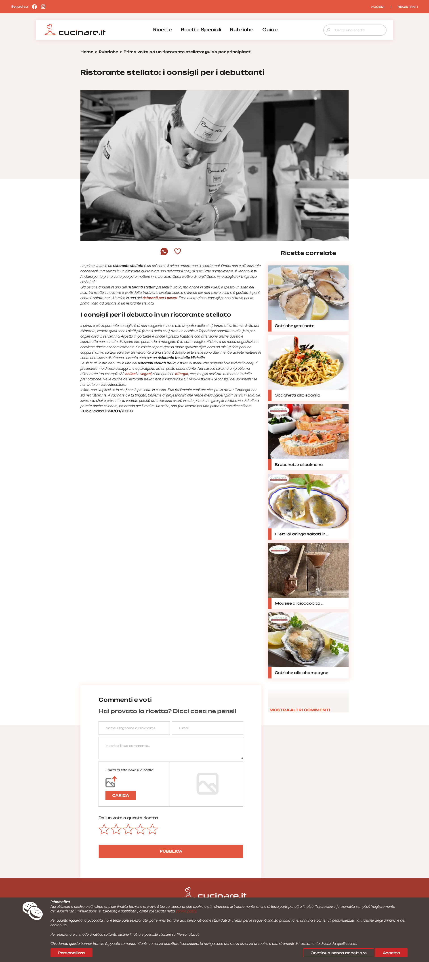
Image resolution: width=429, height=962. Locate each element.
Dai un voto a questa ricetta (128, 818)
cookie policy (186, 911)
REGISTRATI (408, 6)
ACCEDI (377, 6)
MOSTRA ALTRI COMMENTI (299, 710)
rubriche (241, 29)
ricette (162, 29)
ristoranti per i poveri (160, 298)
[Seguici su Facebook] (33, 6)
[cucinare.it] (74, 30)
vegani (145, 374)
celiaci (131, 374)
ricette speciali (201, 29)
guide (270, 29)
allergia (181, 374)
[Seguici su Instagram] (42, 6)
